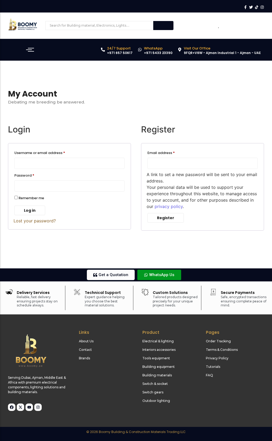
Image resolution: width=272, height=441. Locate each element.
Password (31, 175)
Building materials (157, 375)
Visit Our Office (197, 48)
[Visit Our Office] (180, 50)
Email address (168, 152)
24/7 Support (119, 48)
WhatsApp (153, 48)
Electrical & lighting (158, 341)
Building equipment (158, 367)
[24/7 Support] (103, 50)
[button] (111, 275)
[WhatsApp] (140, 50)
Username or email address (47, 152)
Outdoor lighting (156, 401)
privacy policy (169, 206)
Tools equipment (156, 358)
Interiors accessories (159, 350)
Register (165, 218)
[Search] (163, 25)
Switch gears (152, 392)
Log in (30, 210)
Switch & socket (155, 384)
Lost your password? (35, 220)
